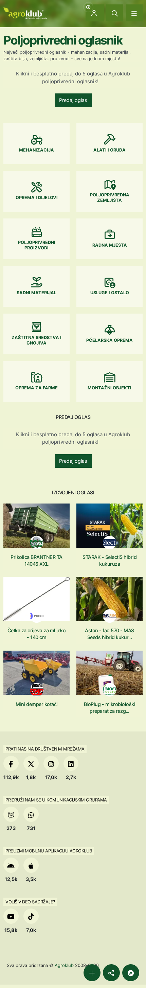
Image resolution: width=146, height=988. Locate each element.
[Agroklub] (25, 12)
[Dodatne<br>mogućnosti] (130, 972)
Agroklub (64, 965)
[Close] (114, 12)
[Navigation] (134, 12)
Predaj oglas (73, 100)
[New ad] (92, 972)
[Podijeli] (111, 972)
